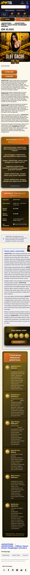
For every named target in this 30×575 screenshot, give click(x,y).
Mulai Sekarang (19, 342)
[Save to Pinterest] (17, 570)
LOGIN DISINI (9, 76)
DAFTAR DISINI (9, 72)
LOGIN (7, 19)
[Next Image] (29, 47)
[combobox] (13, 6)
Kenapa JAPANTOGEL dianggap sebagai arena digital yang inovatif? (15, 180)
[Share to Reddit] (21, 570)
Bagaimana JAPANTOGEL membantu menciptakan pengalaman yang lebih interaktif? (14, 168)
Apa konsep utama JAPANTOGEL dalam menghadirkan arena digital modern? (15, 149)
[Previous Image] (1, 47)
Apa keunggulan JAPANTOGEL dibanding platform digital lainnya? (15, 155)
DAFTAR (22, 19)
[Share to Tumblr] (26, 570)
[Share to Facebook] (8, 570)
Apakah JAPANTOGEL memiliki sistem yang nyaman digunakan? (15, 174)
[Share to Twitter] (4, 570)
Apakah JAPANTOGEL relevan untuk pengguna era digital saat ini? (15, 161)
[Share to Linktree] (13, 570)
